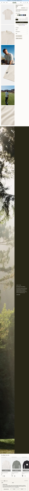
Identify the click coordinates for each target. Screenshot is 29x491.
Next (27, 464)
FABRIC (17, 29)
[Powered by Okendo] (4, 480)
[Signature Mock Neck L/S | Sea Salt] (6, 464)
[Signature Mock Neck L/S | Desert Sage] (17, 464)
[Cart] (27, 2)
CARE (16, 33)
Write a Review (26, 480)
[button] (2, 2)
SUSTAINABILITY (18, 31)
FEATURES (17, 27)
